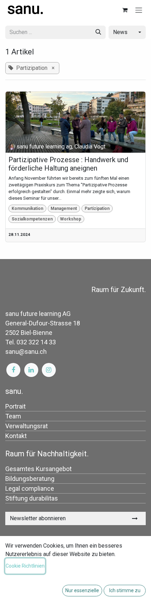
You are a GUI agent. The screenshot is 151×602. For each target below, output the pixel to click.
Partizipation (97, 208)
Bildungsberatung (29, 478)
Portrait (15, 406)
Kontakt (16, 435)
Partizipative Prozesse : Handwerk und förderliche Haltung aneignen (68, 164)
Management (64, 208)
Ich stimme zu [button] (124, 590)
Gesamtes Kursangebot (38, 468)
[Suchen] (98, 32)
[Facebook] (13, 370)
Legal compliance (29, 488)
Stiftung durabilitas (31, 498)
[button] (127, 32)
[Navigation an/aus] (139, 10)
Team (13, 416)
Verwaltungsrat (26, 426)
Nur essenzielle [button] (82, 590)
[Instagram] (49, 370)
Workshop (70, 219)
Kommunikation (27, 208)
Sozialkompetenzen (32, 219)
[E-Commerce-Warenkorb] (125, 10)
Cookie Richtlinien (25, 566)
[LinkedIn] (31, 370)
